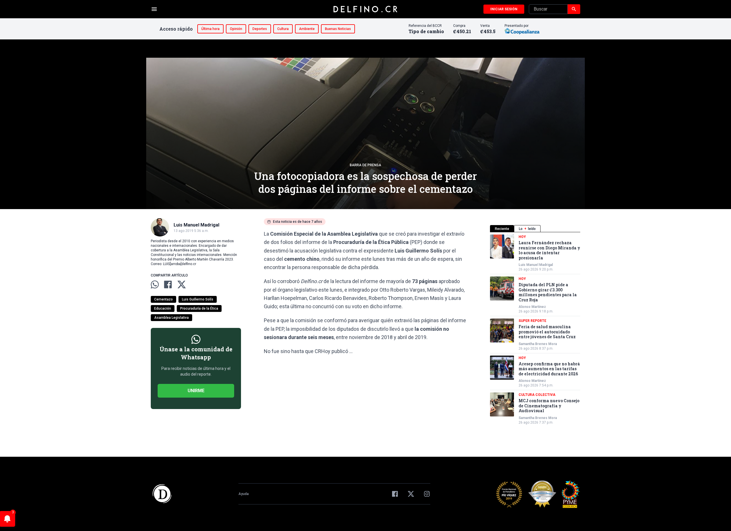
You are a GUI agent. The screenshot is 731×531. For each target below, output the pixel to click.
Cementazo (163, 299)
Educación (162, 308)
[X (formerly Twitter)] (410, 493)
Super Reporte (532, 321)
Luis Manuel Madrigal (536, 265)
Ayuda (243, 494)
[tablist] (535, 228)
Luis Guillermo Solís (197, 299)
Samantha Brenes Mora (538, 344)
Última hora (210, 29)
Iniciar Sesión (503, 9)
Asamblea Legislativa (171, 318)
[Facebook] (394, 493)
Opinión (236, 29)
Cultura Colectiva (537, 395)
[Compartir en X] (181, 284)
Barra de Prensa (365, 165)
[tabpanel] (535, 330)
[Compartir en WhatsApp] (155, 284)
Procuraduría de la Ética (199, 308)
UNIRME (196, 390)
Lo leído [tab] (527, 229)
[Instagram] (426, 493)
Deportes (259, 29)
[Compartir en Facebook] (167, 284)
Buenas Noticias (338, 29)
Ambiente (307, 29)
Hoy (522, 237)
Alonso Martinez (532, 307)
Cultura (283, 29)
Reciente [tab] (502, 229)
